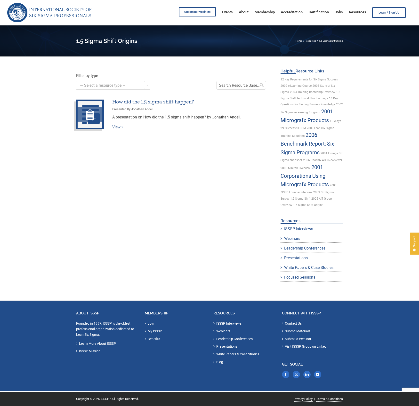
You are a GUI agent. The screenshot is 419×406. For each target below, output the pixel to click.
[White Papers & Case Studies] (90, 114)
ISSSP (104, 399)
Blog (219, 362)
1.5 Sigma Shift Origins (308, 205)
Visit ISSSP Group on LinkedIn (307, 346)
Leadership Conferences (304, 248)
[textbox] (113, 85)
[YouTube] (317, 374)
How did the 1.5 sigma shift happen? (153, 101)
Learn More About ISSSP (97, 343)
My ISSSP (155, 331)
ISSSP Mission (89, 351)
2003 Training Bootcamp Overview (312, 92)
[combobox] (113, 85)
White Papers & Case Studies (308, 267)
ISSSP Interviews (298, 228)
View (116, 127)
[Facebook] (285, 374)
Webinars (292, 238)
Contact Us (293, 323)
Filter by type (87, 75)
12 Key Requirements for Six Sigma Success (309, 79)
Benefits (154, 339)
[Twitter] (296, 374)
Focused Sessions (299, 277)
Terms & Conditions (329, 399)
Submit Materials (297, 331)
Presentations (296, 258)
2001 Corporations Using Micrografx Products (305, 175)
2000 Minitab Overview (295, 168)
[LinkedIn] (307, 374)
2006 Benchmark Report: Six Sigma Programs (307, 143)
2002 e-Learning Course (296, 85)
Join (151, 323)
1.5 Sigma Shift (300, 198)
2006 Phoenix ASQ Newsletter (322, 160)
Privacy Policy (303, 399)
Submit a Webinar (298, 339)
